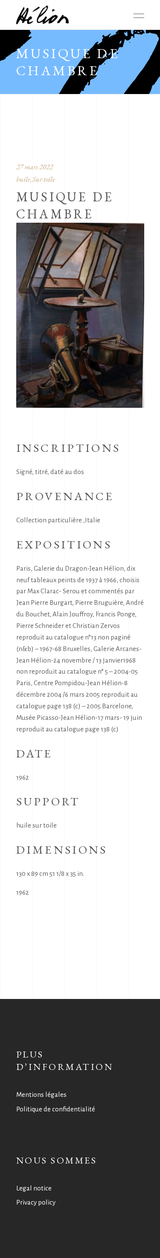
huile (23, 179)
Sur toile (43, 179)
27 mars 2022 (34, 166)
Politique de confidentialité (55, 1109)
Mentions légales (41, 1094)
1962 (22, 892)
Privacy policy (35, 1202)
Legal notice (34, 1188)
